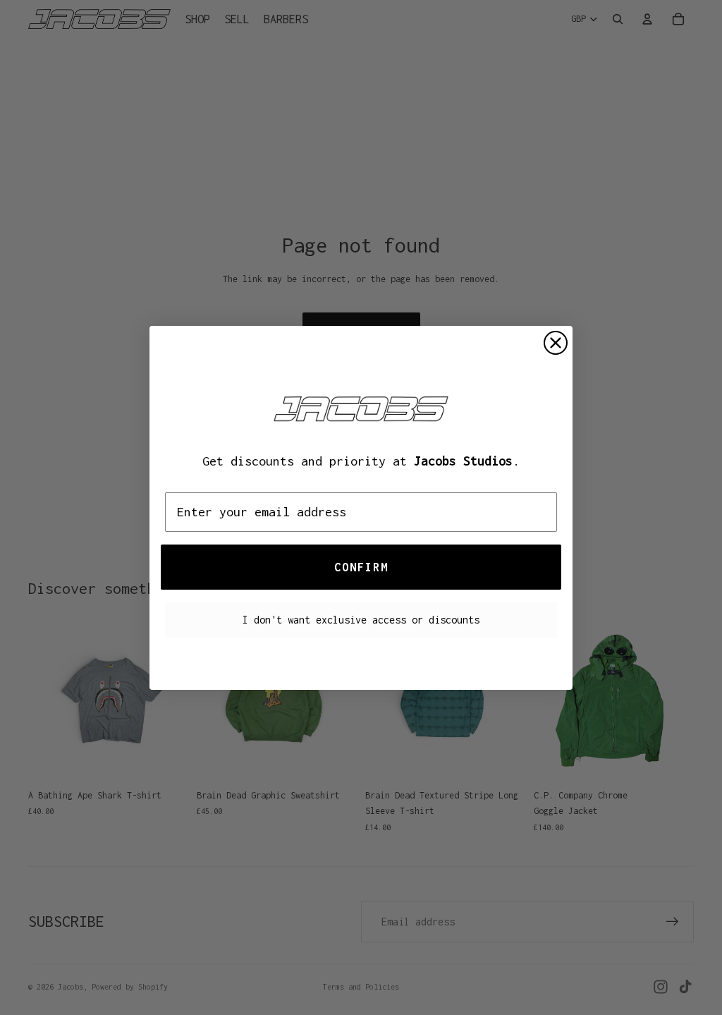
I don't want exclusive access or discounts (361, 620)
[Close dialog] (555, 343)
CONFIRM (361, 567)
